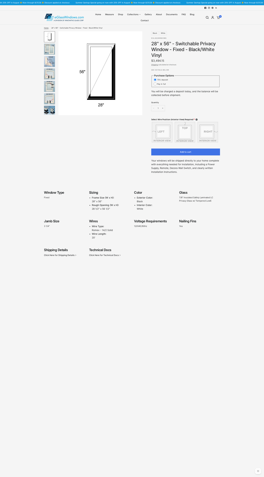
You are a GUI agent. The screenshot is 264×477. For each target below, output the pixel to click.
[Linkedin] (216, 8)
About (159, 14)
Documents (172, 14)
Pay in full (161, 84)
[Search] (207, 17)
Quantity (155, 102)
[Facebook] (205, 8)
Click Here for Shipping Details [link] (59, 255)
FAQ (184, 14)
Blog (192, 14)
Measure (109, 14)
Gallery (148, 14)
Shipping (154, 65)
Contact (145, 20)
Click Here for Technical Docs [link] (104, 255)
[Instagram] (209, 8)
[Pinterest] (212, 8)
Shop (120, 14)
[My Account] (212, 17)
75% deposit (162, 80)
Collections (132, 14)
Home (98, 14)
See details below (160, 70)
